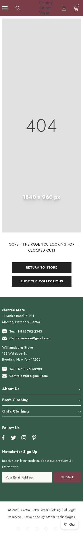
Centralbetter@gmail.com (28, 375)
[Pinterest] (34, 438)
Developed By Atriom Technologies (50, 516)
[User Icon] (64, 8)
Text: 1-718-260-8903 (25, 369)
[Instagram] (24, 438)
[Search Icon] (17, 8)
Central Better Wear (42, 8)
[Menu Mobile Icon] (5, 8)
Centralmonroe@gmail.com (29, 338)
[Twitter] (13, 438)
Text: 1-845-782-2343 (25, 331)
